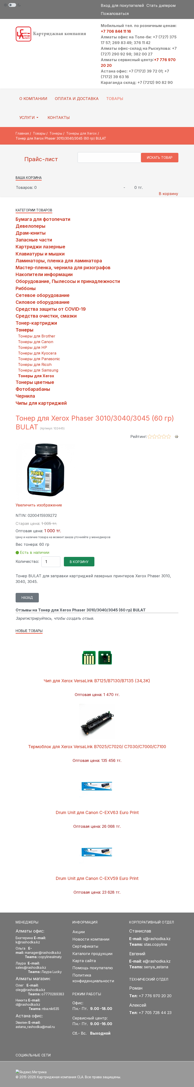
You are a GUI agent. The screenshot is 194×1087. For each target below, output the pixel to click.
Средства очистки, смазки (46, 316)
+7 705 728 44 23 (155, 1012)
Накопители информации (44, 274)
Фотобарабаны (33, 389)
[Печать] (176, 436)
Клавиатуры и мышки (40, 254)
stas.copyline (155, 944)
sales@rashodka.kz (31, 967)
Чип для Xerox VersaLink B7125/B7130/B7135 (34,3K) (97, 680)
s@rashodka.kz (157, 938)
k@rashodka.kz (28, 942)
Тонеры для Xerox (36, 375)
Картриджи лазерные (40, 247)
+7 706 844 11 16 (116, 31)
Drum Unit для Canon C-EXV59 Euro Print (97, 878)
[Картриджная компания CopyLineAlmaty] (54, 33)
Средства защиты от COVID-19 (51, 309)
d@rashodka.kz (28, 1004)
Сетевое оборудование (43, 295)
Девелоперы (30, 226)
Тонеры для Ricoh (35, 364)
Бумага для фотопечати (43, 219)
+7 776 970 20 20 (155, 995)
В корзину (168, 193)
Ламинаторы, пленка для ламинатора (59, 261)
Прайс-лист (40, 159)
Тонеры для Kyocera (37, 353)
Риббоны (26, 288)
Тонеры (24, 330)
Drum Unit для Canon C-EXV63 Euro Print (97, 812)
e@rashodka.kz (157, 961)
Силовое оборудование (43, 302)
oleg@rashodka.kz (30, 990)
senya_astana (156, 966)
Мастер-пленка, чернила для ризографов (63, 267)
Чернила (25, 396)
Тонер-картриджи (36, 323)
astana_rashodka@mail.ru (35, 1027)
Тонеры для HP (32, 347)
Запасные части (34, 240)
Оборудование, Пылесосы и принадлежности (68, 281)
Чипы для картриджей (41, 403)
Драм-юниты (31, 233)
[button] (30, 117)
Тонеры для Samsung (38, 370)
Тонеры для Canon (35, 341)
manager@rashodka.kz (43, 953)
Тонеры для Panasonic (39, 358)
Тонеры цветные (35, 382)
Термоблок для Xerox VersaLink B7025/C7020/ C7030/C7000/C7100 (97, 746)
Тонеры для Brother (36, 336)
